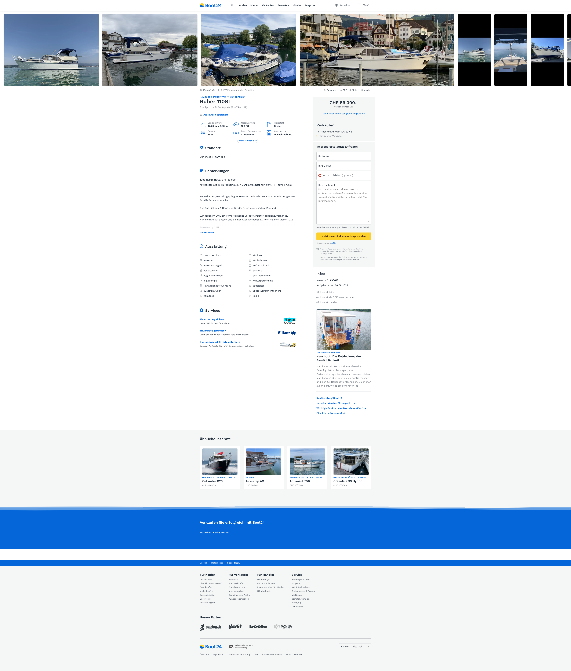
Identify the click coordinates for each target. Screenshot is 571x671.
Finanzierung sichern (212, 319)
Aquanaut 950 (300, 481)
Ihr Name (323, 156)
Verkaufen (268, 5)
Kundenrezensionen (239, 599)
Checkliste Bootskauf (329, 413)
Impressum (218, 654)
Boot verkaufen (236, 583)
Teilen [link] (355, 90)
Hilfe (288, 654)
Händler (297, 5)
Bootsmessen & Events (303, 591)
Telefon (343, 175)
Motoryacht (221, 97)
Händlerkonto (264, 591)
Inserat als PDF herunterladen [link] (337, 297)
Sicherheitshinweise (272, 654)
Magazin (310, 5)
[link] (220, 467)
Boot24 (203, 563)
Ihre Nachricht (326, 185)
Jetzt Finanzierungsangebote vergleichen (344, 113)
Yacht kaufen (206, 591)
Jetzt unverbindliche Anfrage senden (344, 236)
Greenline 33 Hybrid (348, 481)
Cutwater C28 (212, 481)
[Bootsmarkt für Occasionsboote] (211, 5)
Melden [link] (367, 90)
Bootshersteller (207, 595)
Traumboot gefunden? (213, 330)
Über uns (204, 654)
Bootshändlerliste (266, 583)
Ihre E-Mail (324, 165)
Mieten (254, 5)
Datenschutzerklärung (239, 654)
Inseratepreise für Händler (270, 587)
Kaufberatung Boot (327, 398)
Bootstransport (207, 602)
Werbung (296, 602)
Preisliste (233, 579)
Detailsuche (206, 579)
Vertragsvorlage (236, 591)
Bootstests (205, 599)
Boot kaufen (206, 587)
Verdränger (238, 97)
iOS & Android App (301, 587)
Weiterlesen (207, 232)
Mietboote (297, 595)
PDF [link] (345, 90)
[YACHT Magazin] (235, 626)
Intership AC (255, 481)
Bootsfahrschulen (301, 599)
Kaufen (243, 5)
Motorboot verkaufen (212, 532)
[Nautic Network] (283, 626)
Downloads (297, 606)
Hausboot (206, 97)
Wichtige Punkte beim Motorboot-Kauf (339, 408)
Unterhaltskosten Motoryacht (334, 403)
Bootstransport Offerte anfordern (220, 342)
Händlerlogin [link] (263, 579)
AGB (333, 243)
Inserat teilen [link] (327, 292)
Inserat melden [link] (329, 302)
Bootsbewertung (237, 587)
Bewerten (283, 5)
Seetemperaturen (301, 579)
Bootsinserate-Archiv (239, 595)
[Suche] (233, 5)
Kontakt (298, 654)
